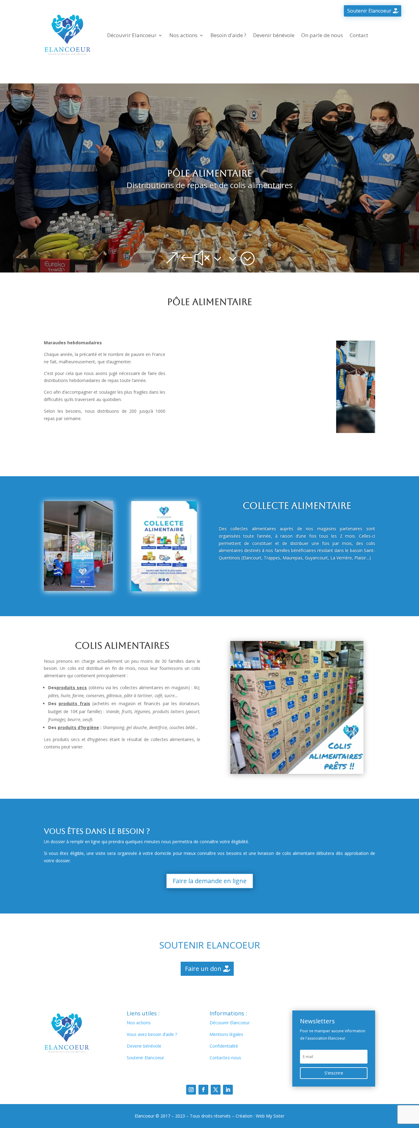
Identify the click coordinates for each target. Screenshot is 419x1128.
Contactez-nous (225, 1057)
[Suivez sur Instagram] (191, 1090)
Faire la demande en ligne (210, 881)
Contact (359, 35)
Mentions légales (226, 1034)
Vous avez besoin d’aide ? (152, 1034)
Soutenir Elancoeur (369, 10)
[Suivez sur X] (216, 1090)
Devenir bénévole (273, 35)
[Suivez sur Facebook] (203, 1090)
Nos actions (183, 35)
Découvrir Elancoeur (131, 35)
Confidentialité (224, 1046)
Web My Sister (270, 1116)
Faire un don (203, 968)
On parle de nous (322, 35)
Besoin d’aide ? (228, 35)
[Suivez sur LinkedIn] (228, 1090)
